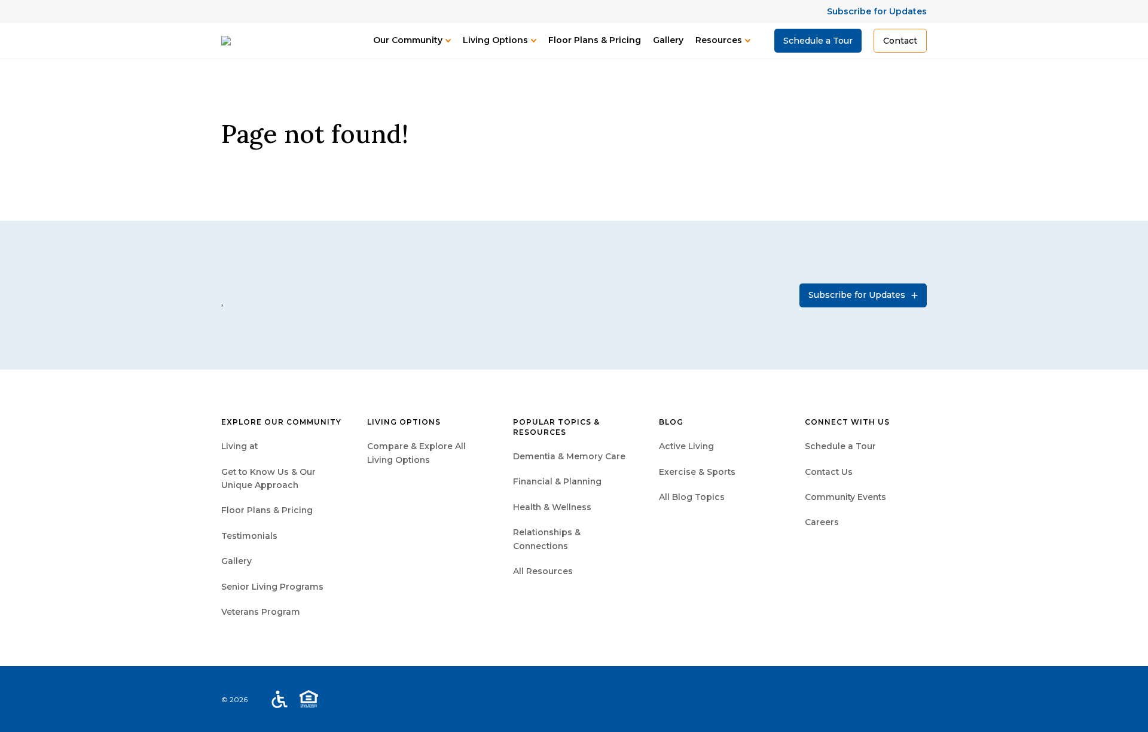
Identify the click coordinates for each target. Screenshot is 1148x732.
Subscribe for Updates (877, 11)
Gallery (668, 40)
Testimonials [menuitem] (249, 535)
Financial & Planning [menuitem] (557, 481)
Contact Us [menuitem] (829, 471)
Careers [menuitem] (822, 522)
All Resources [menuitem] (543, 571)
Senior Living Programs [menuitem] (272, 586)
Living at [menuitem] (239, 446)
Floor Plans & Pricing (594, 40)
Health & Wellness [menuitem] (552, 507)
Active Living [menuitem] (686, 446)
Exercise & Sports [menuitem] (697, 471)
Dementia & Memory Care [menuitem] (569, 456)
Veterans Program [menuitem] (260, 611)
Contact (900, 40)
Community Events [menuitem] (845, 497)
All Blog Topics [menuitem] (692, 497)
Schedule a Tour (818, 40)
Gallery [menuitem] (236, 561)
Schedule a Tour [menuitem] (840, 446)
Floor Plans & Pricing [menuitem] (267, 510)
